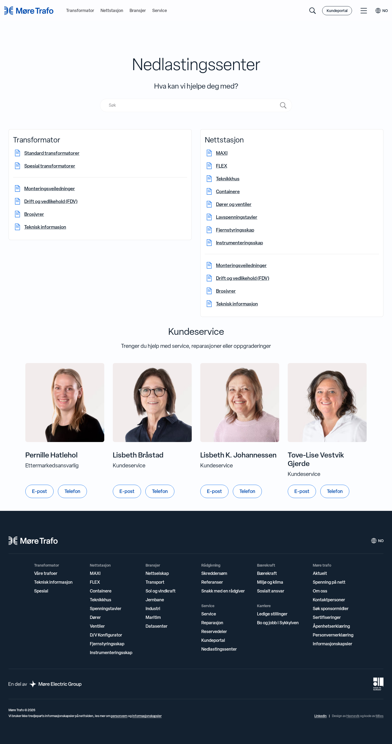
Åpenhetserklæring (331, 626)
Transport (155, 582)
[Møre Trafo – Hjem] (33, 540)
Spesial (41, 591)
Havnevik (352, 716)
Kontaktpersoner (329, 600)
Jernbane (155, 600)
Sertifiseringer (327, 617)
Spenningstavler (105, 608)
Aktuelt (320, 573)
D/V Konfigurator (106, 635)
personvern (119, 716)
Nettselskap (157, 573)
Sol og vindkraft (160, 591)
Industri (153, 608)
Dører (95, 617)
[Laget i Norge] (378, 684)
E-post (39, 491)
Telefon (72, 491)
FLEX (95, 582)
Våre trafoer (45, 573)
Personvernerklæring (333, 635)
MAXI (95, 573)
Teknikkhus (100, 600)
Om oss (320, 591)
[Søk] (312, 10)
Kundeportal (337, 10)
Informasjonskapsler (332, 644)
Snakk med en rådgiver (223, 591)
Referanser (212, 582)
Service (159, 10)
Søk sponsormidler (331, 608)
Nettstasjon (112, 10)
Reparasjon (212, 623)
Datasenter (156, 626)
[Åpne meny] (363, 10)
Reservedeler (214, 631)
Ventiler (97, 626)
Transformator (80, 10)
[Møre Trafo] (28, 10)
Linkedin (320, 716)
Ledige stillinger (272, 614)
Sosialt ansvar (270, 591)
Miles (379, 716)
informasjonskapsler (147, 716)
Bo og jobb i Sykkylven (278, 623)
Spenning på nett (329, 582)
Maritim (153, 617)
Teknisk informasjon (53, 582)
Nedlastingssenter (219, 649)
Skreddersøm (214, 573)
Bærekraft (267, 573)
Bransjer (138, 10)
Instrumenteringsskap (111, 652)
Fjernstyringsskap (107, 644)
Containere (100, 591)
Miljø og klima (270, 582)
